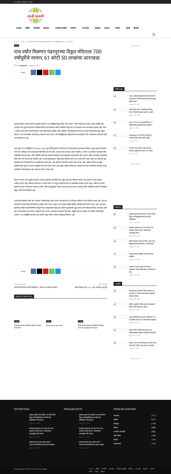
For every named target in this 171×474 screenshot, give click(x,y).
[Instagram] (144, 1)
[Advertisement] (107, 15)
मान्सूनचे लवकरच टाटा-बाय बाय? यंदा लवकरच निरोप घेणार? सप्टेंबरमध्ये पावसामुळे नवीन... (141, 230)
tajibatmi (23, 66)
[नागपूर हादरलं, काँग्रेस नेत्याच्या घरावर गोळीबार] (120, 257)
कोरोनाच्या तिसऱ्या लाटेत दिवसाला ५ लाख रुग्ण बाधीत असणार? (36, 287)
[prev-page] (16, 334)
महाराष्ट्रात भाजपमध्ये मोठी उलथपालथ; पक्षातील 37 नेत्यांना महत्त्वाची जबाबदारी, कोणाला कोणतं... (142, 293)
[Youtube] (155, 1)
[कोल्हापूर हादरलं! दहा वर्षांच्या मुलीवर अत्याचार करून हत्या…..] (28, 312)
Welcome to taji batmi (54, 325)
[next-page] (20, 334)
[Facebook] (140, 1)
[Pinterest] (45, 72)
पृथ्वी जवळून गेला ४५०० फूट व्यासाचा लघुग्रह (91, 287)
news (23, 42)
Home (16, 42)
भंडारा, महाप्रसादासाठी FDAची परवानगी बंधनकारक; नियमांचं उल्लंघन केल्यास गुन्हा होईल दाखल (142, 98)
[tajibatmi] (16, 65)
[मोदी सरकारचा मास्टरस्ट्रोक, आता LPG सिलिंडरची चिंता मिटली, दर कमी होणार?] (120, 244)
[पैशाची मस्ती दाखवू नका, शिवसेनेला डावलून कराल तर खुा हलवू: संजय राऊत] (92, 312)
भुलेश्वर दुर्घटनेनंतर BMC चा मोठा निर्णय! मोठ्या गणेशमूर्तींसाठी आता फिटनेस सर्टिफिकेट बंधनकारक (42, 417)
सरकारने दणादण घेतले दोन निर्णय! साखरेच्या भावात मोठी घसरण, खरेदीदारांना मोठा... (142, 269)
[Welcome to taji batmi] (60, 312)
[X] (147, 1)
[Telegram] (58, 72)
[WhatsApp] (52, 72)
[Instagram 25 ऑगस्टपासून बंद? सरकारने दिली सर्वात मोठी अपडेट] (120, 138)
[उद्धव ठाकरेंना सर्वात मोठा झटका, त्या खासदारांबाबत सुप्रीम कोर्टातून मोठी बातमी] (120, 333)
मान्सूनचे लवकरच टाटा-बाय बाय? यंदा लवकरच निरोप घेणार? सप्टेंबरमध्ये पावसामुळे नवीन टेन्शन (41, 431)
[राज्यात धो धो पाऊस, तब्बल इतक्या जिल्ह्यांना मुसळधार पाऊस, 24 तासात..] (120, 151)
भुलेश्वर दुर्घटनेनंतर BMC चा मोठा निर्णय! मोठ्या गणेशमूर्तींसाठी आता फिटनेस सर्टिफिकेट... (142, 216)
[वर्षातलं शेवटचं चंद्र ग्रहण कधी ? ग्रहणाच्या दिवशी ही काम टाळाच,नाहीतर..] (20, 445)
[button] (153, 34)
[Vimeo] (151, 1)
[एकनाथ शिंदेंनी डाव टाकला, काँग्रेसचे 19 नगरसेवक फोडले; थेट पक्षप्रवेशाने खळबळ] (120, 320)
